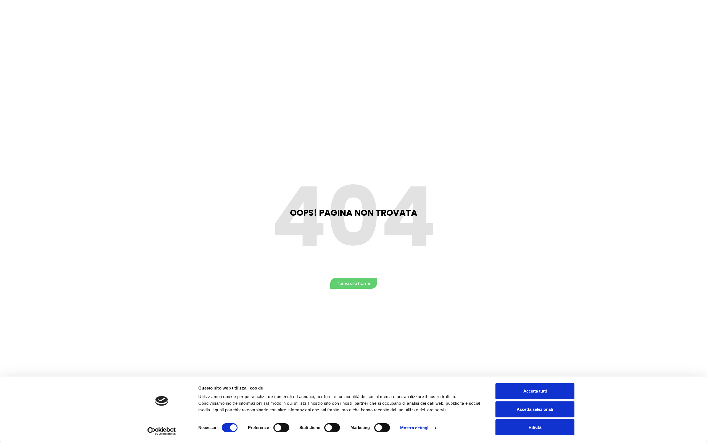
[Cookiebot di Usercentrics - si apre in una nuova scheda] (162, 431)
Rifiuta (535, 427)
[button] (353, 283)
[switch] (281, 427)
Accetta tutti (535, 391)
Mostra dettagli (415, 427)
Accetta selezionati (535, 409)
